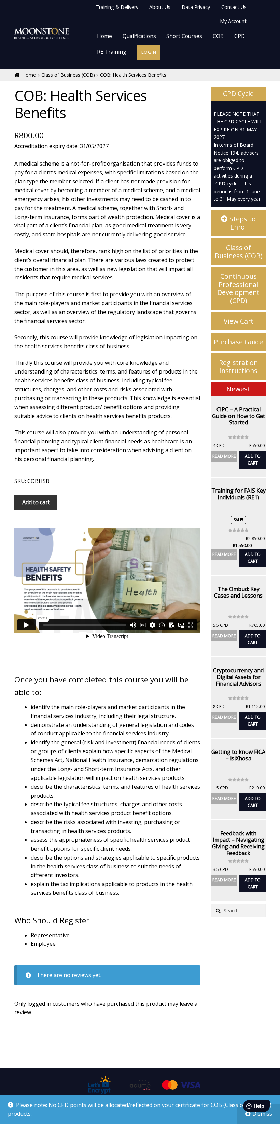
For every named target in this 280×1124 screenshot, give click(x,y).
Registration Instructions (238, 366)
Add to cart (36, 502)
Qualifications (139, 36)
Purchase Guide (238, 342)
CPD (239, 36)
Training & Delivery (117, 7)
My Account (233, 21)
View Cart (238, 321)
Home (104, 36)
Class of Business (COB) (68, 74)
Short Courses (184, 36)
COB (218, 36)
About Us (159, 7)
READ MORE (224, 456)
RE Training (111, 51)
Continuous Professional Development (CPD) (238, 288)
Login (148, 52)
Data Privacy (196, 7)
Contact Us (234, 7)
